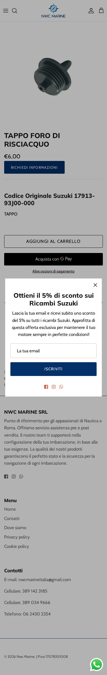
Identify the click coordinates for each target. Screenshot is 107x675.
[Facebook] (46, 387)
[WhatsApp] (61, 387)
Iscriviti (53, 369)
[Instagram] (54, 387)
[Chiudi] (95, 285)
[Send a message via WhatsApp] (96, 664)
